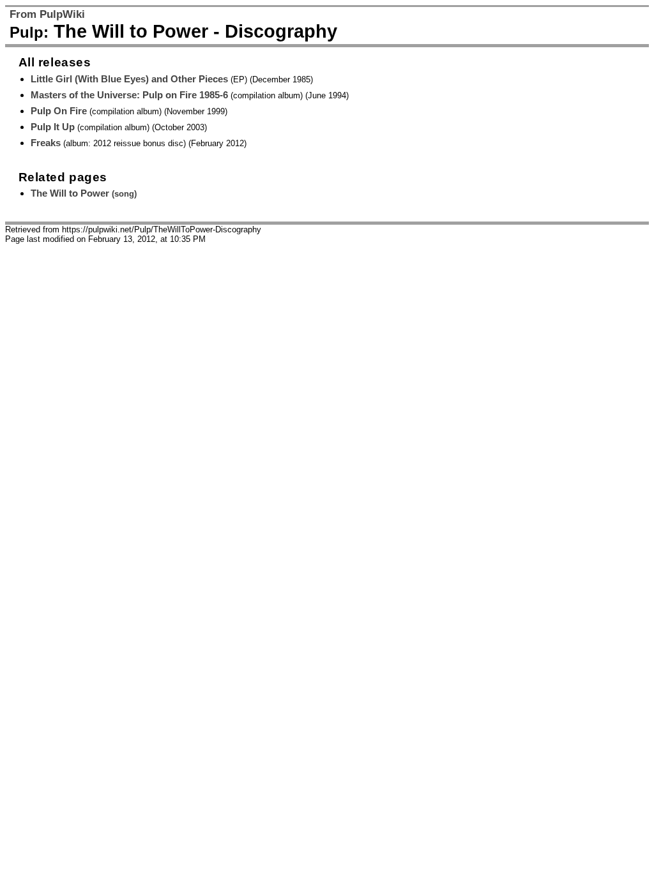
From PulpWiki (47, 14)
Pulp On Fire (59, 110)
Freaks (46, 142)
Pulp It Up (53, 126)
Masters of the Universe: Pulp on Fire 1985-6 (129, 94)
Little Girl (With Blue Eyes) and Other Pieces (129, 78)
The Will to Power (84, 193)
